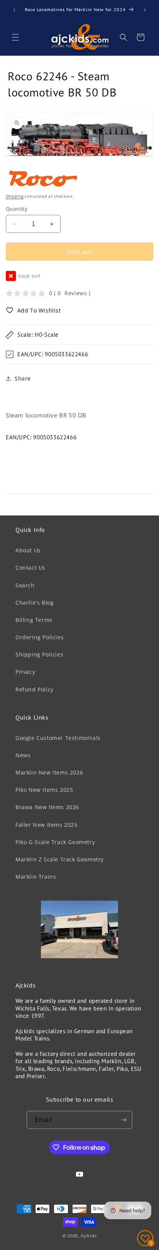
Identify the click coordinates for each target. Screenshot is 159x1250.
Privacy (25, 671)
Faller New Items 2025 (46, 824)
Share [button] (23, 378)
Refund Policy (34, 689)
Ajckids (88, 1235)
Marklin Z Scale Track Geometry (59, 859)
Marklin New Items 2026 (49, 772)
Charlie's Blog (34, 602)
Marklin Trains (35, 876)
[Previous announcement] (14, 10)
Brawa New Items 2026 (47, 807)
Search (25, 585)
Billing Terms (33, 619)
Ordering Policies (39, 637)
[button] (15, 37)
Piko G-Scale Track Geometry (55, 842)
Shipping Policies (39, 654)
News (22, 755)
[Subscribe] (123, 1120)
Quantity (16, 208)
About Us (28, 550)
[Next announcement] (144, 10)
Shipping (15, 196)
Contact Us (30, 567)
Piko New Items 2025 (44, 789)
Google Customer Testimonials (58, 737)
